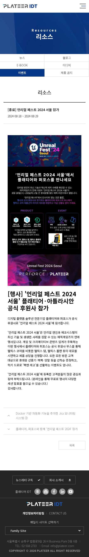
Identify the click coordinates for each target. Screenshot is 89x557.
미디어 (67, 65)
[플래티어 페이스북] (54, 491)
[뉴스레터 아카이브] (46, 491)
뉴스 (22, 58)
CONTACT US (57, 513)
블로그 (67, 58)
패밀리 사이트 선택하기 (44, 522)
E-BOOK (22, 65)
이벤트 (22, 73)
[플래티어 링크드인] (62, 491)
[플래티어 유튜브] (70, 491)
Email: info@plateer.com (58, 546)
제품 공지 (66, 73)
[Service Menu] (83, 6)
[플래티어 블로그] (37, 491)
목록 (72, 445)
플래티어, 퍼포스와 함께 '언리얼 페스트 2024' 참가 (47, 429)
